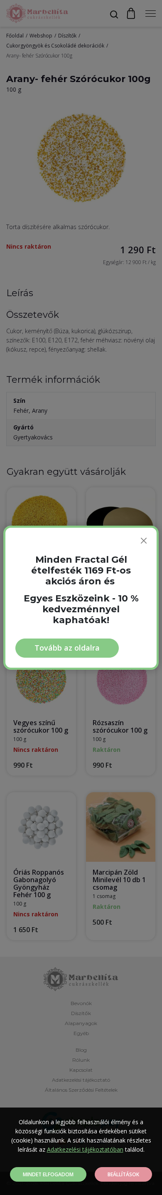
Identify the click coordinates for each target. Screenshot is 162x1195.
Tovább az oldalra (67, 648)
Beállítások (123, 1174)
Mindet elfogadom (48, 1174)
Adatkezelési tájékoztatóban (85, 1149)
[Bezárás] (143, 540)
